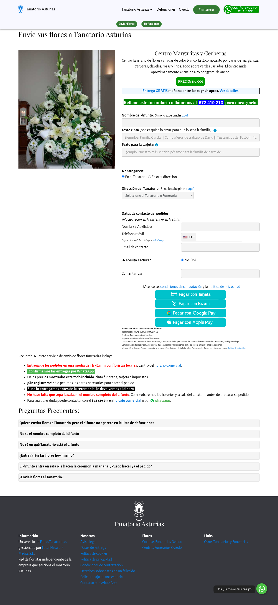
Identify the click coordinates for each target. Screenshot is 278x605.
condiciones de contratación (181, 287)
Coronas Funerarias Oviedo (162, 542)
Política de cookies (94, 554)
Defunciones (166, 9)
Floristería (206, 10)
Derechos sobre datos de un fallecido (107, 571)
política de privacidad (224, 287)
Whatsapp (158, 240)
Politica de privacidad (237, 348)
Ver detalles (229, 91)
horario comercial (168, 365)
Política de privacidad (96, 559)
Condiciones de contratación (101, 565)
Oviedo (184, 9)
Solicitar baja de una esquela (101, 577)
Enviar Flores (126, 23)
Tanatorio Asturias (40, 9)
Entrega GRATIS (155, 91)
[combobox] (188, 237)
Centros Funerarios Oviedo (162, 548)
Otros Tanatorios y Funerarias (226, 542)
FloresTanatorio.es (53, 542)
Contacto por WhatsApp (98, 583)
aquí (185, 115)
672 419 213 (211, 102)
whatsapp (162, 401)
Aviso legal (88, 542)
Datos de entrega (93, 548)
